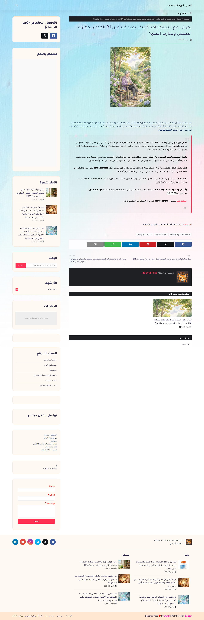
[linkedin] (15, 542)
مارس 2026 (36, 289)
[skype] (38, 542)
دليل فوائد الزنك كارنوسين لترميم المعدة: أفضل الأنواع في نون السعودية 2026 (30, 193)
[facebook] (53, 36)
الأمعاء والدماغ (50, 360)
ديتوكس (52, 370)
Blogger (188, 616)
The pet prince (149, 272)
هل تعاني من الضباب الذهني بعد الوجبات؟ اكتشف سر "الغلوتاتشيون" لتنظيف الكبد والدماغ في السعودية (31, 233)
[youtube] (23, 542)
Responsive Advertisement (36, 318)
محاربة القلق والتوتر (145, 235)
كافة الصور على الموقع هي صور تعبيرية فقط (27, 616)
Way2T (167, 616)
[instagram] (30, 542)
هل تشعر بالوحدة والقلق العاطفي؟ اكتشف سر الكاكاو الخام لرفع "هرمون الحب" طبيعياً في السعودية (31, 212)
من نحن (60, 616)
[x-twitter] (45, 36)
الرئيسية (69, 616)
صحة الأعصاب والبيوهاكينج (165, 19)
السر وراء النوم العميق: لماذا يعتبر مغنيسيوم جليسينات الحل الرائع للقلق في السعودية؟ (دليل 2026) (156, 565)
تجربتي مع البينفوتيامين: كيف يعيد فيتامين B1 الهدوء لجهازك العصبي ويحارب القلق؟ (173, 321)
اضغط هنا (181, 200)
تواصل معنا (49, 616)
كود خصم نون (161, 235)
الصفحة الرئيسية (183, 19)
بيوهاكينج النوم (50, 365)
